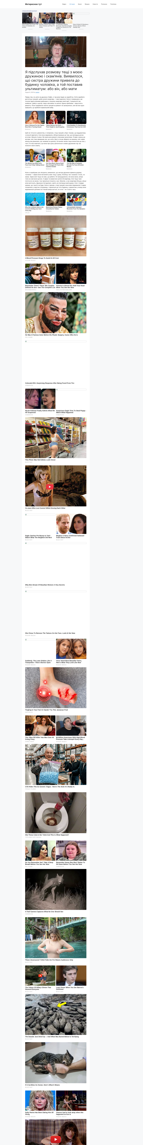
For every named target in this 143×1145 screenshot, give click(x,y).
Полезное (104, 4)
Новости (95, 4)
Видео (64, 4)
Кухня (80, 4)
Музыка (87, 4)
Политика (113, 4)
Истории (72, 4)
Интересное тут (33, 4)
